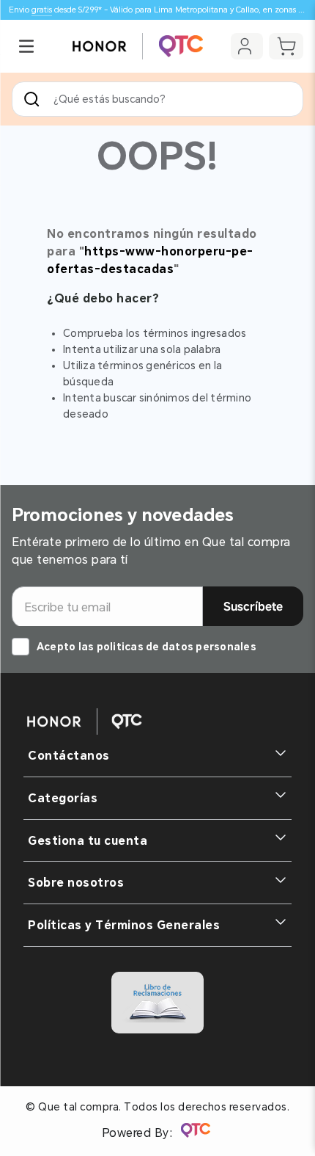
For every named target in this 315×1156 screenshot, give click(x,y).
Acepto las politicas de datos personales (146, 646)
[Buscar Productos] (34, 99)
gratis (42, 10)
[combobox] (157, 99)
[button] (26, 46)
